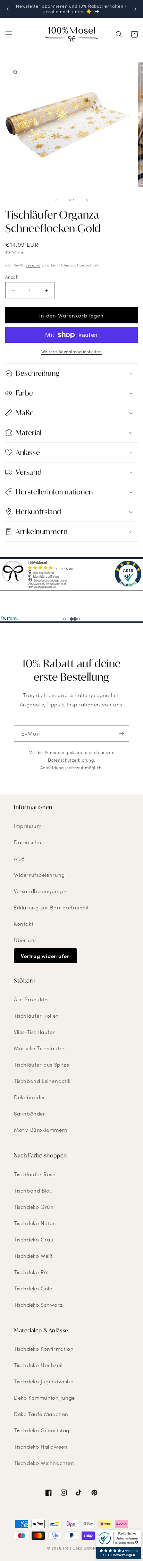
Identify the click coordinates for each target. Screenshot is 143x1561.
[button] (8, 34)
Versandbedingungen (41, 891)
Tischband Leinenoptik (42, 1080)
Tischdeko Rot (31, 1272)
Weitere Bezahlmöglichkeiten (71, 351)
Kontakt (23, 923)
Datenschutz (30, 842)
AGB (19, 858)
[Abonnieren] (121, 734)
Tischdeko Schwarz (38, 1304)
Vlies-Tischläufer (34, 1031)
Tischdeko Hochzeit (38, 1364)
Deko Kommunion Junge (44, 1397)
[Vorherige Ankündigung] (7, 9)
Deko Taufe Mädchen (41, 1413)
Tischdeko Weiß (33, 1255)
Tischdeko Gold (33, 1288)
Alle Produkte (31, 999)
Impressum (27, 825)
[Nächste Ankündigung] (135, 9)
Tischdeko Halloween (40, 1446)
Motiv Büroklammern (41, 1129)
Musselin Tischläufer (39, 1048)
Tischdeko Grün (33, 1206)
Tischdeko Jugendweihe (44, 1381)
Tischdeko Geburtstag (41, 1430)
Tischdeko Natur (34, 1223)
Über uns (25, 939)
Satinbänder (29, 1113)
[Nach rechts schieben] (86, 200)
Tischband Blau (33, 1190)
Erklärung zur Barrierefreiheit (51, 907)
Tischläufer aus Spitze (41, 1064)
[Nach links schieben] (56, 200)
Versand (33, 265)
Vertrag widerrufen (45, 955)
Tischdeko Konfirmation (44, 1348)
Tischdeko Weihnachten (44, 1462)
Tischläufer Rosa (35, 1174)
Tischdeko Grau (33, 1239)
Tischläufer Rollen (36, 1015)
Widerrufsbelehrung (39, 874)
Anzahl (12, 277)
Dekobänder (29, 1097)
